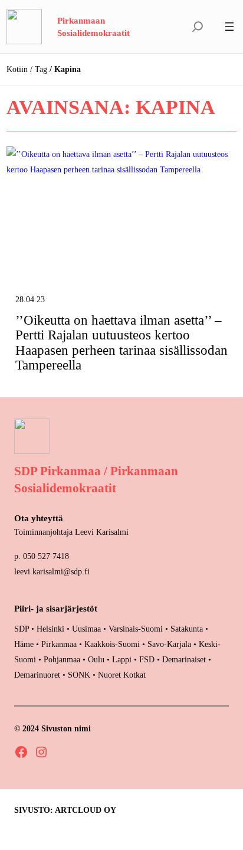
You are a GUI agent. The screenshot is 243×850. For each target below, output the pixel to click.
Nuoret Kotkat (122, 674)
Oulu (96, 659)
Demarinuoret (37, 674)
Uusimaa (86, 628)
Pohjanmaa (63, 659)
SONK (79, 674)
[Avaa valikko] (229, 26)
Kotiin (17, 69)
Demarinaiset (184, 659)
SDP (21, 628)
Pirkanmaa (59, 644)
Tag (41, 69)
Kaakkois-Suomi (112, 644)
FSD (147, 659)
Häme (25, 644)
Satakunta (186, 628)
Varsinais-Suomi (136, 628)
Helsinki (52, 628)
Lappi (122, 659)
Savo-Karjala (169, 644)
